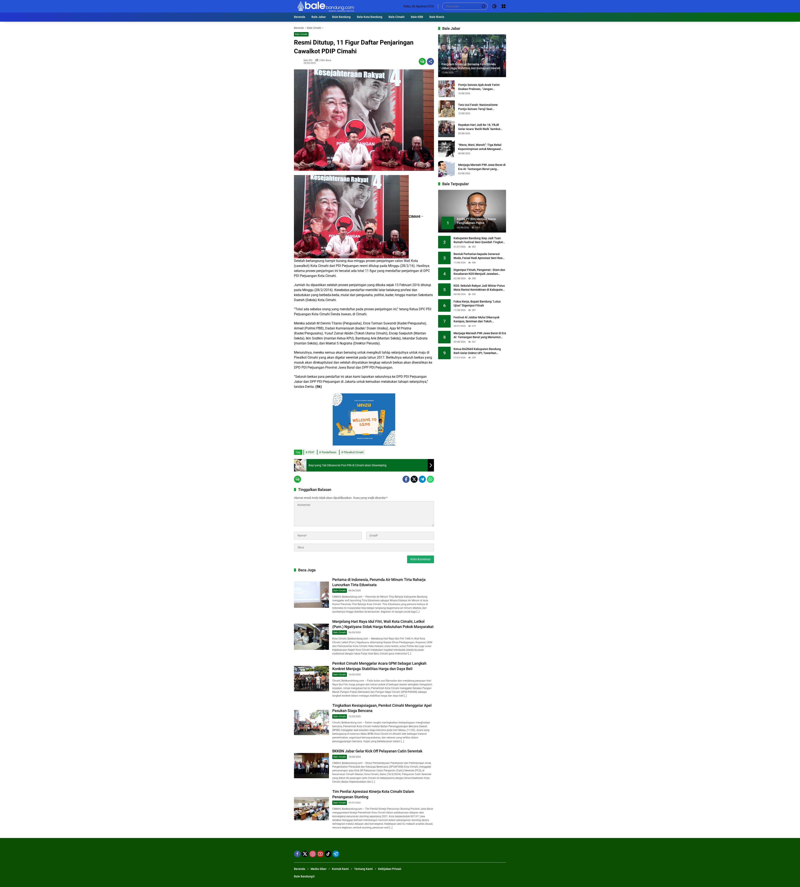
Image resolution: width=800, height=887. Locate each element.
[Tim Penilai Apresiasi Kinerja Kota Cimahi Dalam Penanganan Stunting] (311, 808)
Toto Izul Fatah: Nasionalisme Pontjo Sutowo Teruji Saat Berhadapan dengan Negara (478, 107)
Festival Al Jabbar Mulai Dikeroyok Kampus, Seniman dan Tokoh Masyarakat (476, 320)
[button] (483, 6)
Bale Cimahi (301, 34)
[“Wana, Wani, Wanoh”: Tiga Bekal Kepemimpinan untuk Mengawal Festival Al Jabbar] (446, 148)
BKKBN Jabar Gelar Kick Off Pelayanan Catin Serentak (377, 751)
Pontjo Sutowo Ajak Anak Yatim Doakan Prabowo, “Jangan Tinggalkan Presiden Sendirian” (479, 87)
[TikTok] (328, 854)
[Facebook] (406, 479)
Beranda (299, 869)
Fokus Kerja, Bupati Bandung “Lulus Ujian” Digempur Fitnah (477, 303)
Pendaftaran (329, 452)
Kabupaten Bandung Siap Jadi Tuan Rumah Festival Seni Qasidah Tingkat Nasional (478, 240)
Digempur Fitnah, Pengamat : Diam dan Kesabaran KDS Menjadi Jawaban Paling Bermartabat (479, 272)
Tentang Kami (363, 869)
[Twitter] (414, 479)
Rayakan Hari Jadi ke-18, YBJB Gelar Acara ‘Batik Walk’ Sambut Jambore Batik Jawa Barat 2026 (479, 127)
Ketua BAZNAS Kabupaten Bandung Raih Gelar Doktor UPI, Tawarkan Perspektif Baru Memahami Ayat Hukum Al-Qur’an (477, 351)
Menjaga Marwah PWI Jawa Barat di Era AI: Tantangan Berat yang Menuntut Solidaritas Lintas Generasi (482, 167)
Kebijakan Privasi (389, 869)
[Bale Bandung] (325, 6)
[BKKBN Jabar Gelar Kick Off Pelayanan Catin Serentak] (311, 765)
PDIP (311, 452)
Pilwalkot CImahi (354, 452)
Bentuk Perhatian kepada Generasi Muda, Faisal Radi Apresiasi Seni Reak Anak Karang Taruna (479, 256)
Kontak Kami (340, 869)
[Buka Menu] (503, 6)
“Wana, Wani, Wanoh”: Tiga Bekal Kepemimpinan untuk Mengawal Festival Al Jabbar (479, 147)
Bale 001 (308, 60)
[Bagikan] (430, 61)
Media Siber (318, 869)
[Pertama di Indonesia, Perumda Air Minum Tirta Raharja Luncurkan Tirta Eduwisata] (311, 595)
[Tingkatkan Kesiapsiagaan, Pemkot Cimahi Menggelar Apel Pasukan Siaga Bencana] (311, 722)
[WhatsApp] (430, 479)
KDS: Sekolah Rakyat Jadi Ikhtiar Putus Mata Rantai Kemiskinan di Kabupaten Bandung (479, 288)
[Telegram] (422, 479)
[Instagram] (312, 854)
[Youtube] (320, 854)
